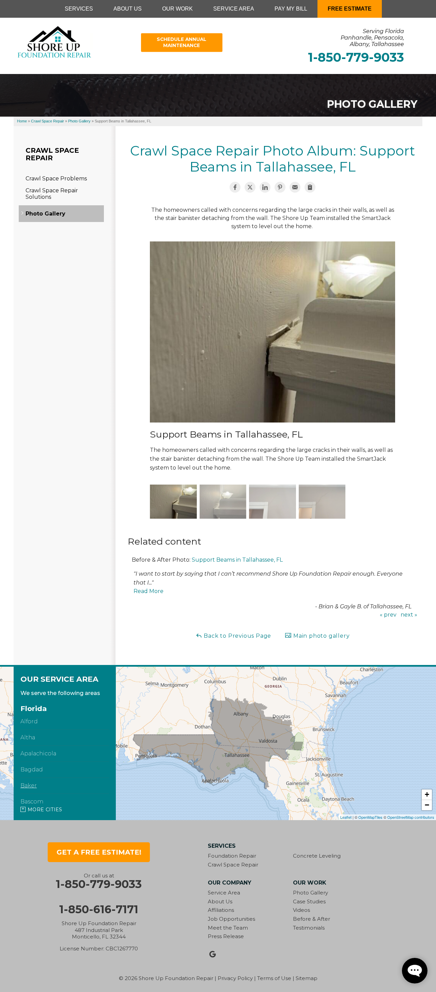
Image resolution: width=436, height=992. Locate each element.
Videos (301, 910)
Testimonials (309, 927)
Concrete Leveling (317, 856)
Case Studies (309, 901)
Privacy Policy (235, 978)
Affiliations (221, 910)
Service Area (224, 892)
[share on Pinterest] (280, 187)
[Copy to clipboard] (310, 187)
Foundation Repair (232, 856)
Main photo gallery (320, 636)
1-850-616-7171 (98, 909)
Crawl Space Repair (52, 154)
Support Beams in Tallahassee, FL (237, 560)
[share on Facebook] (235, 187)
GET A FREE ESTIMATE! (99, 852)
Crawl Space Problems (56, 178)
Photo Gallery (45, 213)
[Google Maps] (212, 954)
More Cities (45, 809)
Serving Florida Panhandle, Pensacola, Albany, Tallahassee (372, 37)
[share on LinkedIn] (265, 187)
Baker (28, 785)
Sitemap (306, 978)
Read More (149, 591)
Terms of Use (274, 978)
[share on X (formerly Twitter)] (250, 187)
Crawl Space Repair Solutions (52, 193)
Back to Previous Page (236, 636)
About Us (220, 901)
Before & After (311, 919)
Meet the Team (228, 927)
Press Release (226, 936)
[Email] (295, 187)
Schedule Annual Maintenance (181, 42)
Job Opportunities (231, 919)
